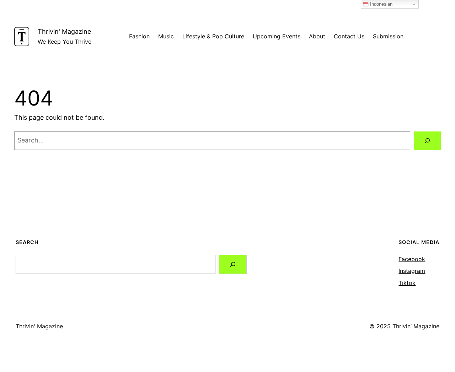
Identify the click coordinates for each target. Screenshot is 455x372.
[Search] (427, 140)
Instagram (411, 270)
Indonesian (380, 4)
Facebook (411, 259)
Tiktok (407, 282)
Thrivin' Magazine (64, 31)
